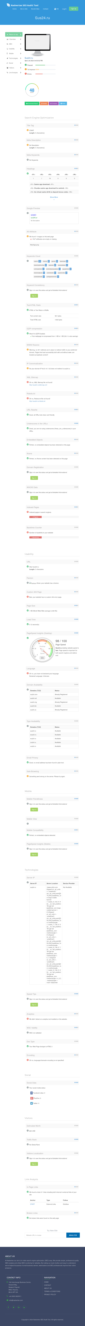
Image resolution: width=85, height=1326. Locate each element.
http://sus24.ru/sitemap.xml (38, 385)
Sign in (34, 296)
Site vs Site (23, 9)
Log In (64, 9)
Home (14, 9)
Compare (54, 103)
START (32, 1204)
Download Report (33, 103)
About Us (48, 1288)
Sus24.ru (29, 57)
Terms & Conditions (52, 1291)
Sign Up (73, 9)
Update (44, 103)
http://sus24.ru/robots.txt (37, 401)
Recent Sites (35, 9)
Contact (45, 9)
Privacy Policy (50, 1294)
